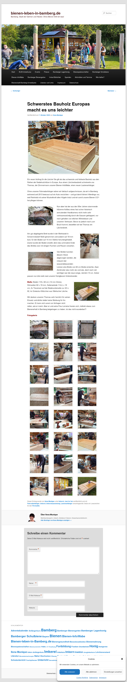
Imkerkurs (61, 652)
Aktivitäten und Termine (83, 77)
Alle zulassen (70, 672)
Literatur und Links (47, 82)
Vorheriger (15, 91)
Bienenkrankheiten (78, 641)
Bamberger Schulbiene (100, 72)
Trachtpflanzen (31, 660)
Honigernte (103, 646)
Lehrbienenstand (102, 652)
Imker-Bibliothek (55, 77)
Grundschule (84, 646)
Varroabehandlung (55, 660)
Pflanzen (54, 656)
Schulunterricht (18, 660)
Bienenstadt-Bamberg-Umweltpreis (24, 82)
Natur (37, 655)
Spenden (68, 77)
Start (13, 72)
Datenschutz (93, 677)
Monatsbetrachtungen (26, 656)
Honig (93, 646)
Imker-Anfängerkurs (36, 652)
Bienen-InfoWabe (18, 77)
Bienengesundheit (60, 641)
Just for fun (69, 501)
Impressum (102, 677)
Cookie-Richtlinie (82, 677)
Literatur (15, 655)
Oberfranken (45, 656)
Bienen (56, 635)
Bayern (45, 636)
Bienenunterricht (35, 647)
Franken (75, 646)
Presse (46, 72)
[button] (122, 659)
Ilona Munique (58, 115)
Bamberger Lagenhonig (61, 72)
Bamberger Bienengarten (36, 77)
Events (37, 72)
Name (32, 583)
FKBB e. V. (44, 647)
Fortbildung (63, 646)
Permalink (36, 506)
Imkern (69, 652)
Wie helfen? (100, 77)
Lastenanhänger (66, 503)
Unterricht (43, 660)
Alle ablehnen (91, 672)
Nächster (112, 91)
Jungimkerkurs (89, 652)
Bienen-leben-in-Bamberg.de (31, 641)
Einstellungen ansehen (113, 672)
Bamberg (49, 630)
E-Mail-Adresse (35, 595)
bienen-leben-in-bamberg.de (36, 13)
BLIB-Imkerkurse (25, 72)
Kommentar (34, 549)
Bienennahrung (93, 641)
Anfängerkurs (35, 630)
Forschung (52, 647)
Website (32, 607)
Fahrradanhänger (33, 503)
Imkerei (61, 501)
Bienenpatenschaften (81, 72)
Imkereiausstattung (53, 503)
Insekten (79, 652)
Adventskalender (19, 630)
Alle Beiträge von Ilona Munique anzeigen (56, 520)
